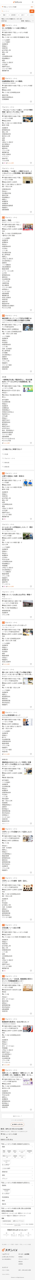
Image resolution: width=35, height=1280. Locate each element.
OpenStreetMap (9, 1224)
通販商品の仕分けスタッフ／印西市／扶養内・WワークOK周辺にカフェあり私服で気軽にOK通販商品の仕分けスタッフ (17, 764)
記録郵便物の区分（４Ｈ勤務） (12, 81)
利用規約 (21, 1256)
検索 (32, 11)
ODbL (27, 1224)
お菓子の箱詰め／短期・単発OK (13, 476)
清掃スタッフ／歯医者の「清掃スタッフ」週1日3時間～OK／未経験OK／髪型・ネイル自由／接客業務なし (17, 1075)
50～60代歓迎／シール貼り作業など (14, 28)
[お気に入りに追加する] (31, 73)
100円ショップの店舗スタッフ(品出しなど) (17, 832)
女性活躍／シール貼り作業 (11, 928)
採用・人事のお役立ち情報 (25, 1270)
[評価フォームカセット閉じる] (32, 1229)
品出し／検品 (6, 220)
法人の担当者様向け (6, 1259)
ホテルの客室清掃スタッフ (11, 715)
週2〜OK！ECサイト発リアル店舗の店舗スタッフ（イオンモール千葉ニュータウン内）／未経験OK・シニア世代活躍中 (17, 674)
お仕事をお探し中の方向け (8, 1256)
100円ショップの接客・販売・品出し (15, 881)
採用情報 (21, 1264)
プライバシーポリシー (24, 1259)
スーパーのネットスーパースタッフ (14, 625)
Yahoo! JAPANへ (6, 1274)
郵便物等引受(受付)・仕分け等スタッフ (15, 1022)
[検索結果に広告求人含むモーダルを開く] (6, 21)
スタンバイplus (5, 1270)
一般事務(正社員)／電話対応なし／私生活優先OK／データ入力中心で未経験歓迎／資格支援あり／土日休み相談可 (17, 382)
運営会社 (21, 1261)
